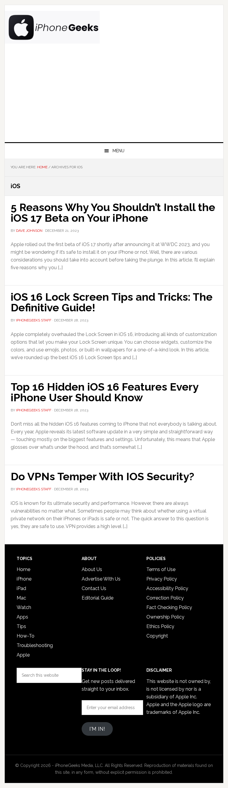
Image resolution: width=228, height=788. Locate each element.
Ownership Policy (165, 617)
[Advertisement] (114, 97)
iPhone (24, 579)
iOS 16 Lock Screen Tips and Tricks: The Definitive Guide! (112, 302)
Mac (21, 598)
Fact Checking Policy (169, 607)
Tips (21, 626)
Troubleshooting (35, 645)
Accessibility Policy (167, 588)
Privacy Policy (161, 579)
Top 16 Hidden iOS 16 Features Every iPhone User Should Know (104, 392)
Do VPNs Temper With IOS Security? (102, 476)
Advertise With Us (101, 579)
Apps (22, 617)
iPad (21, 588)
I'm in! (97, 729)
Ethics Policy (160, 626)
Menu (118, 150)
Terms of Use (160, 569)
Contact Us (94, 588)
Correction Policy (165, 598)
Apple (23, 655)
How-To (25, 636)
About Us (92, 569)
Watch (24, 607)
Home (23, 569)
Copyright (157, 636)
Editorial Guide (97, 598)
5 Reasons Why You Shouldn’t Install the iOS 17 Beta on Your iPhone (113, 212)
